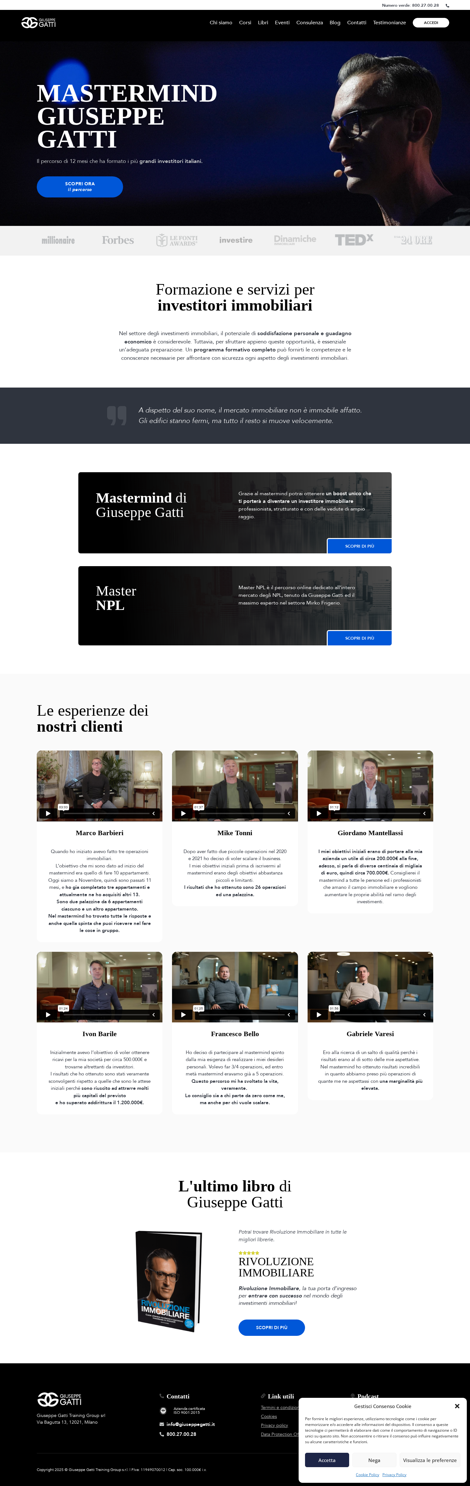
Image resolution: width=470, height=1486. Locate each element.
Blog (335, 22)
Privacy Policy (394, 1474)
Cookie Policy (367, 1474)
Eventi (282, 22)
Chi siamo (221, 22)
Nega (374, 1460)
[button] (457, 1406)
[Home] (38, 23)
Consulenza (309, 22)
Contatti (356, 22)
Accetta (327, 1460)
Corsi (245, 22)
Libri (263, 22)
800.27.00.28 (425, 5)
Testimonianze (389, 22)
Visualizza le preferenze (430, 1460)
